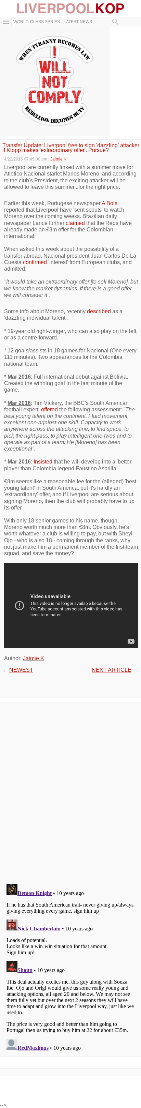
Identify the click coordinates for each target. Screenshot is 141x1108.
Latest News (78, 21)
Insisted (43, 462)
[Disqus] (70, 790)
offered (49, 409)
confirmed (35, 262)
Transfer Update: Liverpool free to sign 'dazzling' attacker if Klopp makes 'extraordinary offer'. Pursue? (70, 148)
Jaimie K (33, 658)
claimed (75, 223)
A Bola (110, 203)
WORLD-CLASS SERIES (36, 21)
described (99, 311)
